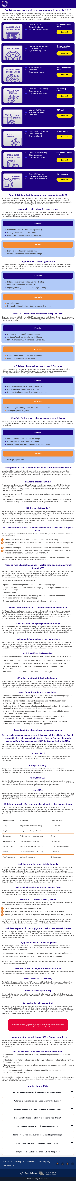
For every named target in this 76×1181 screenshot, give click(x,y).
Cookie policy (44, 1162)
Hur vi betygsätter (18, 1162)
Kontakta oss (32, 1162)
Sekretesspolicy (9, 1165)
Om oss (6, 1162)
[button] (72, 1169)
